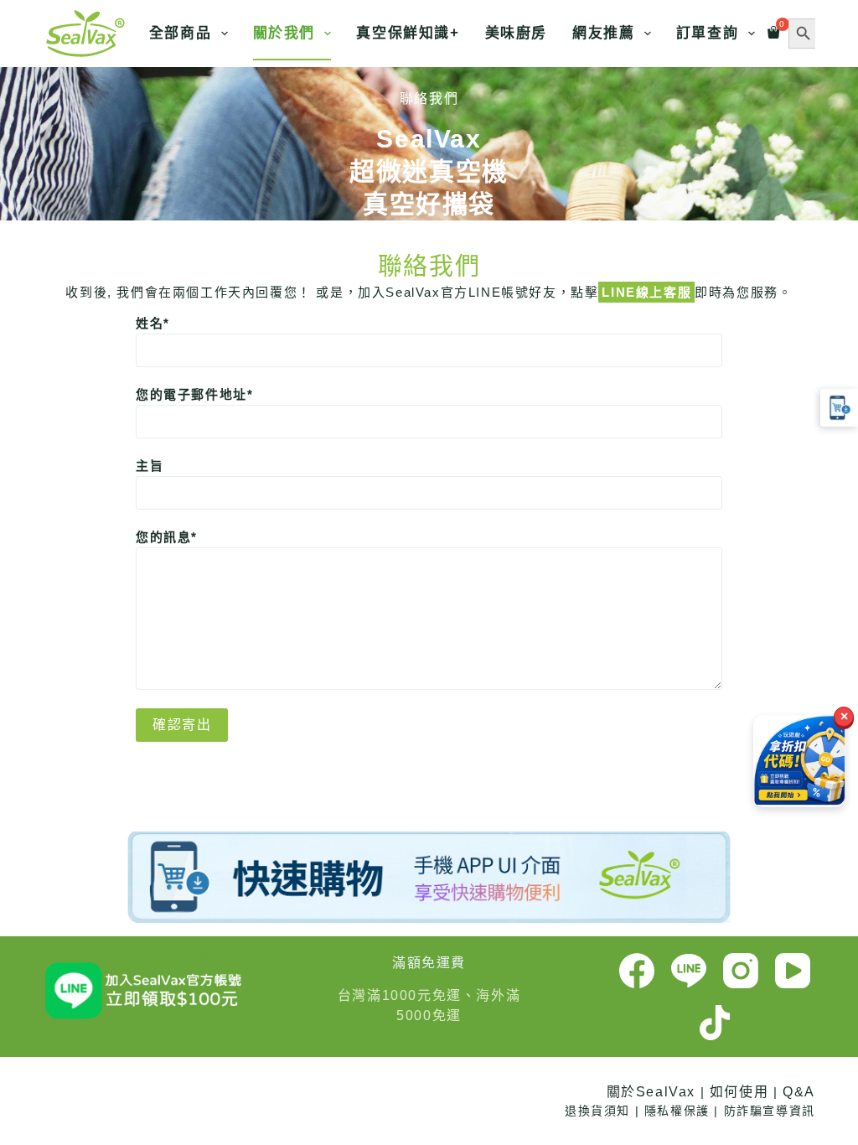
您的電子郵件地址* (194, 394)
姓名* (153, 323)
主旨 (149, 466)
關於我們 (284, 33)
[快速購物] (839, 408)
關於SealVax (651, 1092)
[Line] (688, 970)
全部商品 (180, 33)
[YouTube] (792, 970)
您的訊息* (167, 537)
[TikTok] (714, 1022)
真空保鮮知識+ (407, 33)
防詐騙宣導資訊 (769, 1110)
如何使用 (739, 1092)
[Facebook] (636, 970)
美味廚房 (516, 33)
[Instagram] (740, 970)
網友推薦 (603, 33)
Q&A (799, 1092)
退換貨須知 (597, 1110)
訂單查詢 (707, 33)
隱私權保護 (677, 1110)
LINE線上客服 (646, 292)
